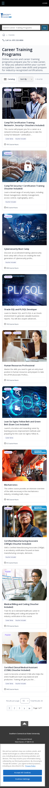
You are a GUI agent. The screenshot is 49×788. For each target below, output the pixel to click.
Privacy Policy (30, 766)
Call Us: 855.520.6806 (12, 40)
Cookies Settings (22, 779)
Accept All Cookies (22, 772)
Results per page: (13, 701)
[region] (22, 765)
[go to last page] (29, 708)
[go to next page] (24, 708)
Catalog (11, 79)
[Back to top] (24, 735)
